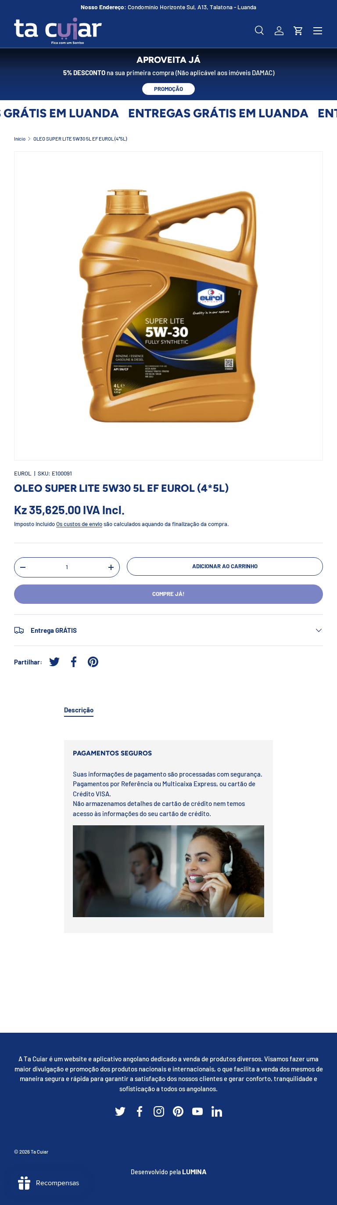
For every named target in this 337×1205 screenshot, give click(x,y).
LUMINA (194, 1171)
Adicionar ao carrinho (225, 566)
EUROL (23, 473)
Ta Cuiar (39, 1151)
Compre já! (168, 593)
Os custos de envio (79, 523)
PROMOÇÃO (168, 88)
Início (19, 138)
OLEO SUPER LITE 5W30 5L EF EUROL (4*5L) (80, 138)
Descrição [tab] (78, 710)
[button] (298, 30)
